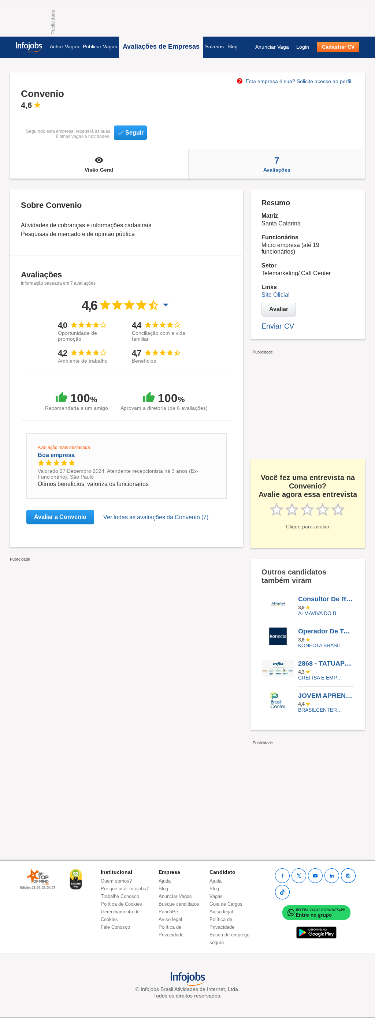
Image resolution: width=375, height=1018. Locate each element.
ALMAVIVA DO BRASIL (320, 613)
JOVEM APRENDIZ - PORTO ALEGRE (326, 695)
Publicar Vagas (100, 46)
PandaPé (168, 911)
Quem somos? (116, 881)
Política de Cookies (121, 904)
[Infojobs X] (299, 875)
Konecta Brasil (319, 645)
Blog (232, 46)
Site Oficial (275, 295)
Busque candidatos (179, 904)
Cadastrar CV (338, 47)
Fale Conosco (115, 927)
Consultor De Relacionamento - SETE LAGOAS (326, 599)
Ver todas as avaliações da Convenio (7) (155, 517)
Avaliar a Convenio (60, 517)
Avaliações (276, 164)
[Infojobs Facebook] (282, 875)
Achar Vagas (64, 46)
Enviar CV (277, 326)
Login (302, 47)
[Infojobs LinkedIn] (331, 875)
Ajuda (165, 881)
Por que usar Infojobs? (125, 888)
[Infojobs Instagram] (348, 875)
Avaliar (278, 309)
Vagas (216, 896)
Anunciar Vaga (272, 47)
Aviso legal (170, 919)
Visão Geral (99, 170)
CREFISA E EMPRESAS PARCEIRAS (320, 678)
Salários (214, 46)
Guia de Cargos (225, 904)
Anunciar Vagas (175, 896)
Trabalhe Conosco (120, 896)
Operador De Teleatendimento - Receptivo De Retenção (326, 631)
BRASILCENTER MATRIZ (320, 710)
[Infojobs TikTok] (282, 892)
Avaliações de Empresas (161, 46)
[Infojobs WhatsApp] (316, 912)
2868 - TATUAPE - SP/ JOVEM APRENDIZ (326, 663)
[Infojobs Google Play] (316, 932)
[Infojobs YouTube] (315, 875)
